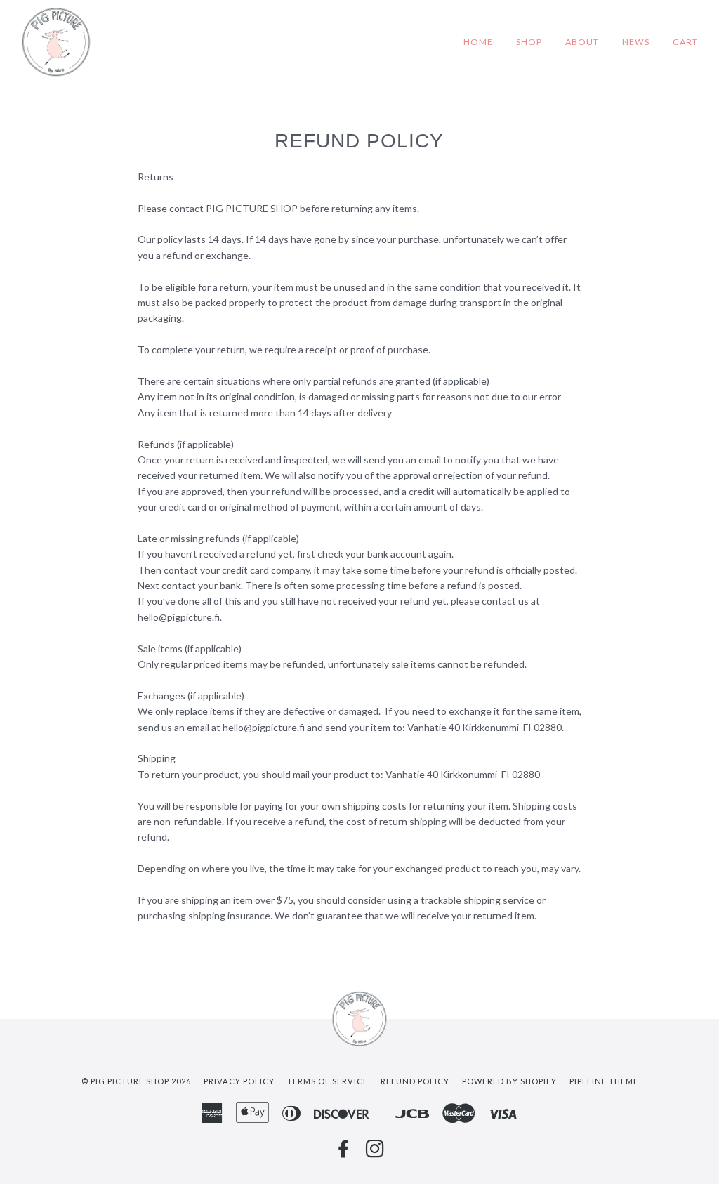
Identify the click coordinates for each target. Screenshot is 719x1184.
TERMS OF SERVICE (327, 1081)
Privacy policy (239, 1081)
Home (478, 42)
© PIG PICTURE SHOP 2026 (136, 1081)
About (582, 42)
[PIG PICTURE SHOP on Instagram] (375, 1152)
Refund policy (415, 1081)
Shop (529, 42)
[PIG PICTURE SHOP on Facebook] (343, 1152)
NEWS (635, 42)
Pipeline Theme (603, 1081)
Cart (685, 42)
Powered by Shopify (509, 1081)
